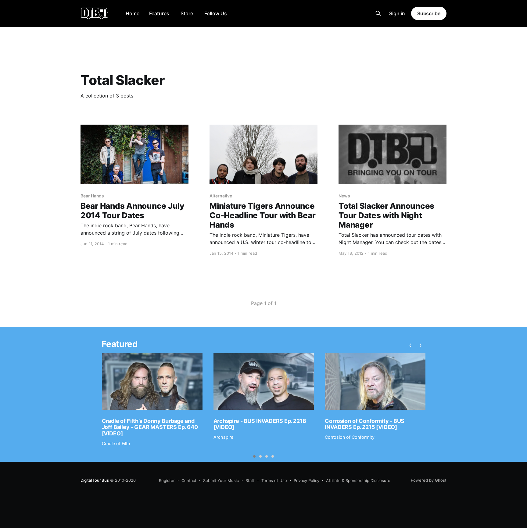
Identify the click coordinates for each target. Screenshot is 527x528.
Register (167, 480)
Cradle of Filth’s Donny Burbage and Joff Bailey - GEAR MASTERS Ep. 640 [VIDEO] (150, 427)
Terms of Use (274, 480)
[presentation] (410, 344)
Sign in (397, 13)
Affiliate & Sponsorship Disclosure (358, 480)
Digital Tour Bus (95, 480)
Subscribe (428, 13)
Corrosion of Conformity (350, 437)
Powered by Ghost (428, 480)
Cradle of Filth (116, 443)
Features (159, 13)
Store (187, 13)
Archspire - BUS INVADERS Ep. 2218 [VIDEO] (259, 424)
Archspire (223, 437)
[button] (254, 456)
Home (132, 13)
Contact (188, 480)
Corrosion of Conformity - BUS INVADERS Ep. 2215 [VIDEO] (364, 424)
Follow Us (215, 13)
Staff (250, 480)
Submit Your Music (221, 480)
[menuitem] (132, 13)
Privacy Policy (306, 480)
